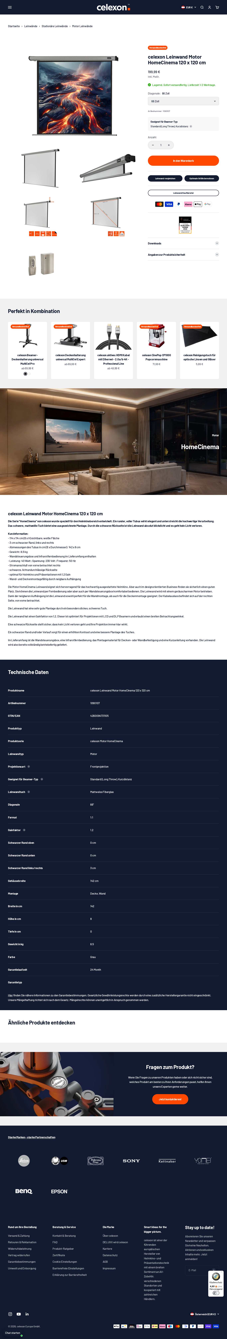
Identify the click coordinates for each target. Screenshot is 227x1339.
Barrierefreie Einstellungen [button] (68, 1268)
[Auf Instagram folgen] (10, 1314)
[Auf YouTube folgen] (18, 1314)
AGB (105, 1261)
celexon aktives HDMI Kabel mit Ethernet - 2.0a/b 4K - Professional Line (113, 359)
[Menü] (222, 1273)
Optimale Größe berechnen (201, 178)
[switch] (216, 1293)
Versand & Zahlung (19, 1235)
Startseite (14, 26)
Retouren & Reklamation (22, 1242)
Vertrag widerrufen (19, 1255)
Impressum (109, 1268)
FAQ (55, 1242)
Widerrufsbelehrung (19, 1248)
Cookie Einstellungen (65, 1261)
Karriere (107, 1248)
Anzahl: (152, 137)
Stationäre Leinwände (55, 26)
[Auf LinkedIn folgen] (27, 1314)
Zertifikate (59, 1255)
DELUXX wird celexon (115, 1242)
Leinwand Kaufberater (183, 193)
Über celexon (110, 1235)
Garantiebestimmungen (22, 1261)
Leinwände (30, 26)
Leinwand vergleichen (165, 178)
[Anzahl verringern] (153, 145)
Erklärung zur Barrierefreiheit (70, 1274)
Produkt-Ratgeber (63, 1248)
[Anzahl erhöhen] (169, 145)
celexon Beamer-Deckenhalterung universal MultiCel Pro (27, 359)
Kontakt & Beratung (64, 1235)
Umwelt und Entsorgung (22, 1268)
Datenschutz (110, 1255)
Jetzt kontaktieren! (170, 1099)
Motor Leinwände (82, 26)
